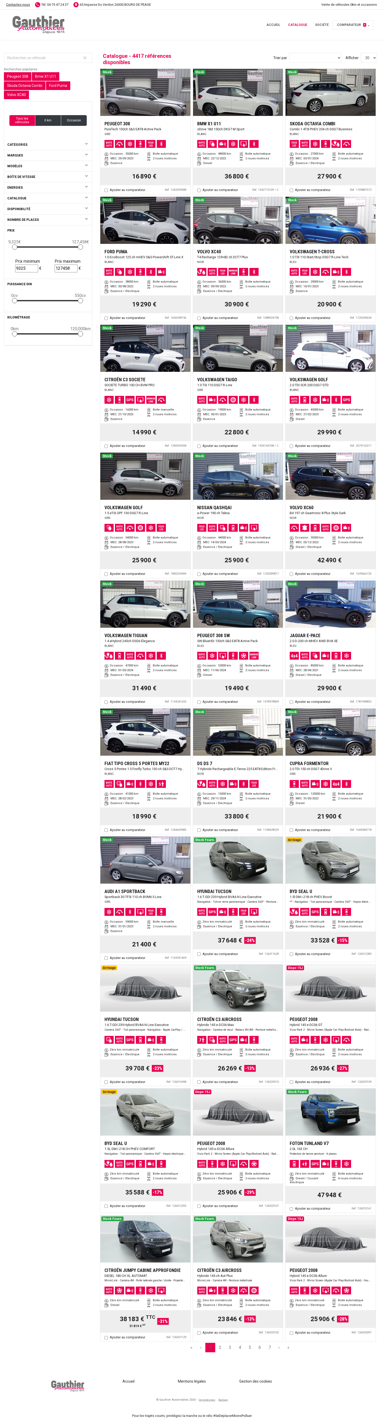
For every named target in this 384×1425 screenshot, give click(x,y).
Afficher (352, 58)
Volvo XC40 (16, 95)
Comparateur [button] (351, 25)
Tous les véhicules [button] (22, 120)
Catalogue (297, 25)
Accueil (273, 25)
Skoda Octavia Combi (24, 85)
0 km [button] (47, 120)
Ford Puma (58, 85)
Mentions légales (192, 1381)
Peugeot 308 (17, 76)
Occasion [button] (74, 120)
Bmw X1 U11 (45, 76)
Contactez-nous (18, 5)
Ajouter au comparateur (127, 190)
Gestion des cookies (255, 1381)
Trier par (280, 58)
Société (322, 25)
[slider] (14, 247)
